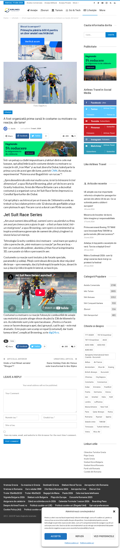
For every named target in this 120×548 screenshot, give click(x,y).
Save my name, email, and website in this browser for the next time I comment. (40, 435)
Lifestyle (91, 10)
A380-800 (89, 350)
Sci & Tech (74, 10)
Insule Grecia (89, 459)
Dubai (12, 341)
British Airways (91, 372)
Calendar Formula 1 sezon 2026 (74, 501)
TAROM (102, 422)
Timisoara (89, 427)
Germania (98, 392)
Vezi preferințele (104, 536)
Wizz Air (96, 432)
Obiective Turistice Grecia (95, 452)
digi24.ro (54, 332)
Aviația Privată (65, 3)
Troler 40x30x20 (33, 493)
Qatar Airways (98, 412)
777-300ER (89, 335)
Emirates (97, 387)
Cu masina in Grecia (30, 485)
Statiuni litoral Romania (94, 465)
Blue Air (101, 367)
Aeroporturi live (78, 489)
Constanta (89, 382)
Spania (108, 417)
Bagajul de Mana (51, 493)
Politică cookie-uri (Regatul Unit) (70, 505)
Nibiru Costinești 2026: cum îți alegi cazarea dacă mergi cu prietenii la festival (98, 259)
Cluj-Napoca (101, 377)
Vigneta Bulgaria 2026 (14, 497)
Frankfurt (107, 387)
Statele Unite (90, 422)
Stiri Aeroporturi (91, 315)
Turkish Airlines (103, 427)
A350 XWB (89, 345)
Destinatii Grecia (51, 485)
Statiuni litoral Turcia (72, 485)
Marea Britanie (91, 407)
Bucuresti (105, 372)
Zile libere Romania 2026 (56, 489)
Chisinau (88, 377)
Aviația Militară (50, 3)
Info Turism (89, 291)
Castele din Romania (92, 472)
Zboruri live (94, 489)
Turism (59, 10)
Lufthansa (98, 402)
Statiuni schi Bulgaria (38, 497)
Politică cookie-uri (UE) (41, 505)
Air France (98, 362)
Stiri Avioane (89, 297)
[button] (114, 511)
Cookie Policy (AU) (12, 509)
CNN (54, 170)
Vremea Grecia (11, 485)
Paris (87, 412)
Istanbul (95, 397)
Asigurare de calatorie (14, 501)
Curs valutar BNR (33, 489)
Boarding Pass (99, 501)
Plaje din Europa (58, 497)
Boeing (111, 367)
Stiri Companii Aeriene (93, 303)
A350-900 (101, 345)
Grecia (108, 392)
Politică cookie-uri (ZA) (35, 509)
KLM (111, 397)
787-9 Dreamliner (92, 340)
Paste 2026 (67, 493)
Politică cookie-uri (72, 543)
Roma (110, 412)
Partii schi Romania (92, 468)
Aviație (33, 10)
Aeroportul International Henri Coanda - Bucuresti (97, 356)
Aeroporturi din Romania (96, 485)
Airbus (87, 362)
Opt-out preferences (99, 505)
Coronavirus (102, 382)
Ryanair (99, 417)
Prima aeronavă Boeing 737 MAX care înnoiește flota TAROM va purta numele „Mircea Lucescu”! (99, 230)
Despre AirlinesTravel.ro (15, 505)
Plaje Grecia (89, 455)
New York (104, 407)
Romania (88, 417)
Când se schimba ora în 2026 (42, 501)
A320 (105, 340)
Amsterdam (90, 367)
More (75, 3)
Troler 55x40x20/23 (13, 493)
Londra (88, 402)
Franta (87, 392)
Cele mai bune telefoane (87, 493)
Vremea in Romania (13, 489)
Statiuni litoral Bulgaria (93, 462)
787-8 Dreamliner (104, 335)
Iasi (86, 397)
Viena (87, 432)
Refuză (80, 536)
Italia (104, 397)
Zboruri (45, 10)
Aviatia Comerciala (34, 3)
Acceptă (56, 536)
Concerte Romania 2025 (80, 497)
